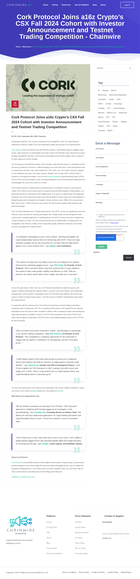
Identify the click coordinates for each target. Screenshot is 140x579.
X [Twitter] (23, 477)
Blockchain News (82, 532)
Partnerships (51, 548)
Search (96, 252)
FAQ (48, 532)
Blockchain (102, 95)
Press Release (103, 122)
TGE (108, 126)
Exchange (118, 104)
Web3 (110, 130)
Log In (127, 5)
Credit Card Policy (98, 572)
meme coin (111, 113)
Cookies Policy (113, 572)
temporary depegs (52, 176)
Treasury (101, 130)
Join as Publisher (81, 5)
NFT (108, 117)
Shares (115, 122)
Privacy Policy (84, 572)
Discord (60, 391)
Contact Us (106, 538)
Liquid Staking (118, 108)
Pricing (55, 5)
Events (108, 104)
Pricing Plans (51, 527)
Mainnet (101, 113)
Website (34, 391)
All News (78, 522)
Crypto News (80, 527)
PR (113, 117)
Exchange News (81, 553)
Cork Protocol (16, 150)
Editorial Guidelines (54, 553)
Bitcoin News (80, 548)
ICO (108, 108)
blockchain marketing (117, 95)
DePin (100, 104)
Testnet (101, 126)
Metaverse (123, 113)
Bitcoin (114, 90)
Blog (95, 5)
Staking (124, 122)
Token (115, 126)
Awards (105, 90)
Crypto (111, 99)
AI (99, 90)
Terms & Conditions (69, 572)
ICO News (79, 538)
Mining (100, 117)
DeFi (119, 99)
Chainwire (102, 99)
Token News (80, 543)
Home (45, 5)
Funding (101, 108)
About (103, 5)
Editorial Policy (126, 572)
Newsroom (66, 5)
